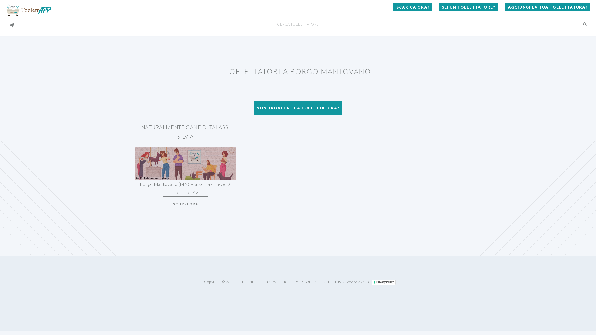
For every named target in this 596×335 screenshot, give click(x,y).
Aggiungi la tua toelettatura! (547, 7)
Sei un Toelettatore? (468, 7)
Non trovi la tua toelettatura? (298, 108)
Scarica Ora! (412, 7)
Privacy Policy (385, 282)
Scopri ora (185, 204)
